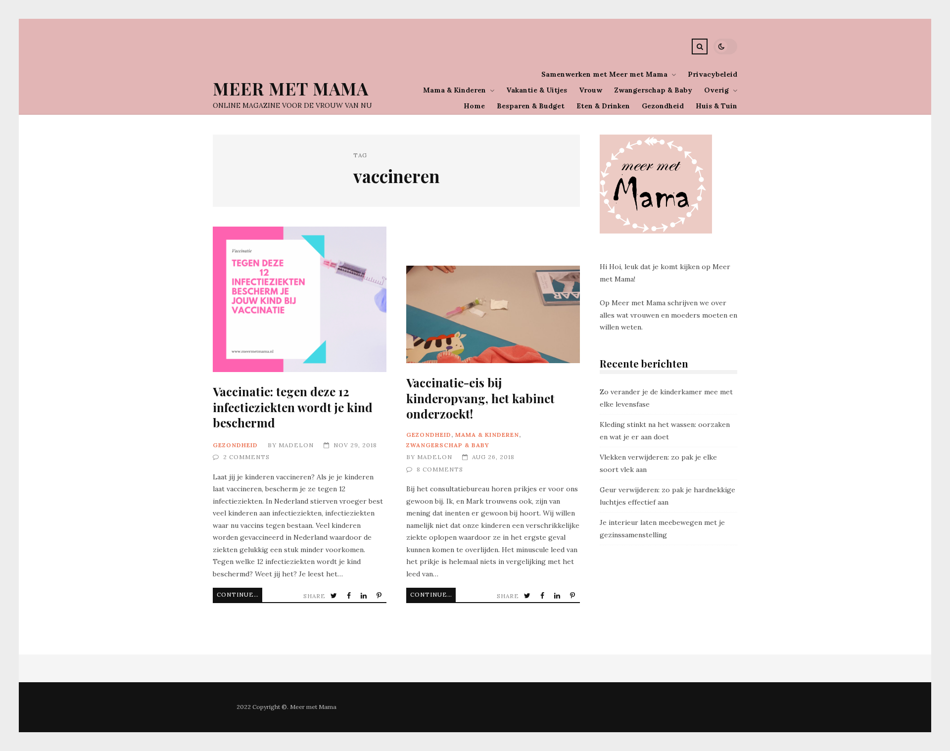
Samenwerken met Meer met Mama (604, 74)
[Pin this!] (380, 596)
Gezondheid (663, 105)
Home (474, 105)
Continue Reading (239, 594)
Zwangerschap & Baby (653, 90)
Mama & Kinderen (454, 90)
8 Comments (440, 469)
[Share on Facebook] (350, 596)
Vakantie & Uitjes (536, 90)
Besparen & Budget (531, 105)
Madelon (296, 445)
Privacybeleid (712, 74)
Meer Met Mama (291, 88)
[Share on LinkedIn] (365, 596)
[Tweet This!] (335, 596)
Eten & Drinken (603, 105)
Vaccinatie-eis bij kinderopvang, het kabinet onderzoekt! (493, 314)
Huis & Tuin (716, 105)
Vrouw (590, 90)
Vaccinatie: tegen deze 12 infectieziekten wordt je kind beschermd (299, 299)
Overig (716, 90)
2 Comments (246, 457)
